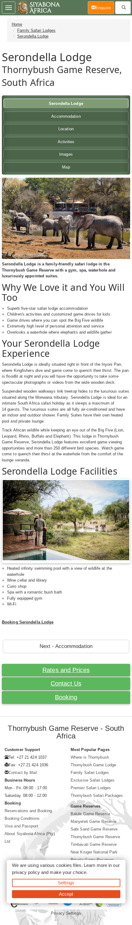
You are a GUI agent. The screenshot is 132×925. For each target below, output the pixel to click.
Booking (66, 697)
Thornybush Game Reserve (95, 836)
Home (17, 24)
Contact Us (66, 683)
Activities (66, 141)
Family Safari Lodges (36, 30)
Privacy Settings (66, 913)
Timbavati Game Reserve (94, 844)
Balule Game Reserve (90, 814)
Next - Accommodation (66, 646)
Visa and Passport (21, 826)
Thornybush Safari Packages (97, 795)
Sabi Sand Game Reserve (94, 829)
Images (66, 154)
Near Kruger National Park (94, 852)
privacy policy (26, 872)
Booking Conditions (22, 818)
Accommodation (65, 116)
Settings (66, 882)
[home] (38, 7)
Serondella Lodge (33, 36)
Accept (66, 894)
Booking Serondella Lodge (27, 622)
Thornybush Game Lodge (93, 765)
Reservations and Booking (28, 810)
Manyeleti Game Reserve (93, 821)
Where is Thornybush (90, 757)
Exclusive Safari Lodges (93, 780)
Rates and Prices (66, 670)
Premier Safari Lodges (91, 788)
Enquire (104, 7)
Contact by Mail (23, 772)
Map (66, 167)
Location (66, 129)
